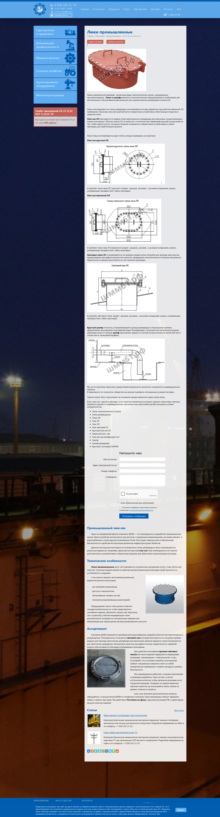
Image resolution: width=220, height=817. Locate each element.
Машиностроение (47, 58)
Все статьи (179, 710)
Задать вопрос (95, 41)
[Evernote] (113, 751)
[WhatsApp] (102, 751)
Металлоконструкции (50, 95)
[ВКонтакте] (88, 751)
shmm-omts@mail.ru (64, 11)
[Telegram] (99, 751)
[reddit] (117, 751)
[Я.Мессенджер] (95, 751)
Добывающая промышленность (47, 45)
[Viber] (106, 751)
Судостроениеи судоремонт (45, 32)
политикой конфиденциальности (141, 510)
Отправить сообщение (134, 516)
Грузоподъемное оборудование (47, 84)
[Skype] (110, 751)
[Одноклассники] (92, 751)
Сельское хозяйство (49, 71)
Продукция (99, 36)
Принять (180, 810)
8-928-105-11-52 (65, 5)
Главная (90, 36)
